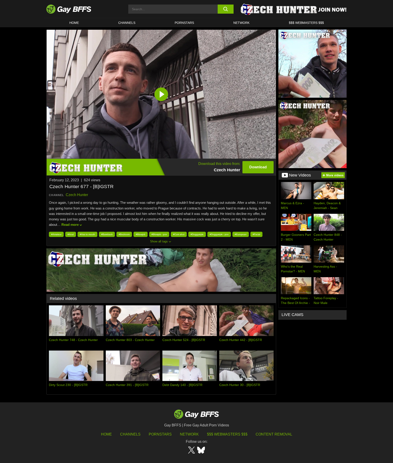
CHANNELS (126, 23)
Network (241, 23)
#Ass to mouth (87, 234)
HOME (74, 23)
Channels (130, 434)
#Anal (71, 234)
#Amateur (56, 234)
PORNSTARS (184, 23)
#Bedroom (124, 234)
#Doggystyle (197, 234)
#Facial (256, 234)
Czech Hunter (77, 195)
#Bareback (107, 234)
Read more (70, 225)
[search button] (225, 9)
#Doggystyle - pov (219, 234)
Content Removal (274, 434)
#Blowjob (140, 234)
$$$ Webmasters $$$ (306, 23)
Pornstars (160, 434)
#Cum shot (178, 234)
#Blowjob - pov (159, 234)
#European (241, 234)
